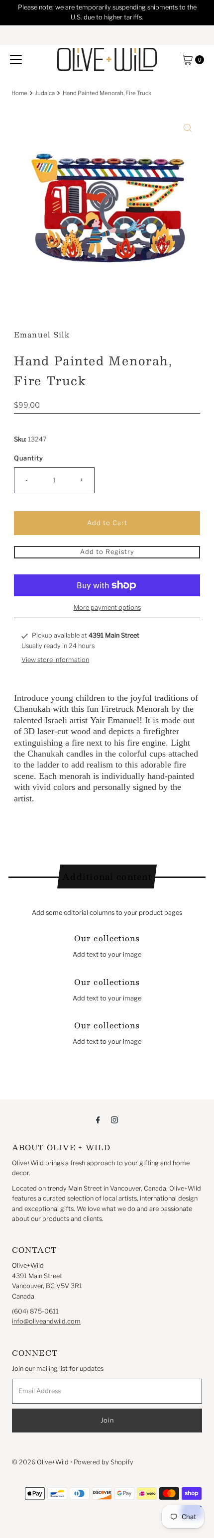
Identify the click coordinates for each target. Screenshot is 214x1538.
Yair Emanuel (114, 720)
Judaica (45, 93)
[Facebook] (98, 1119)
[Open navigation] (15, 60)
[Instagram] (114, 1119)
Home (19, 93)
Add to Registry (107, 551)
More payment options (107, 607)
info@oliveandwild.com (46, 1321)
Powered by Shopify (103, 1462)
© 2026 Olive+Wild (40, 1462)
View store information (55, 659)
